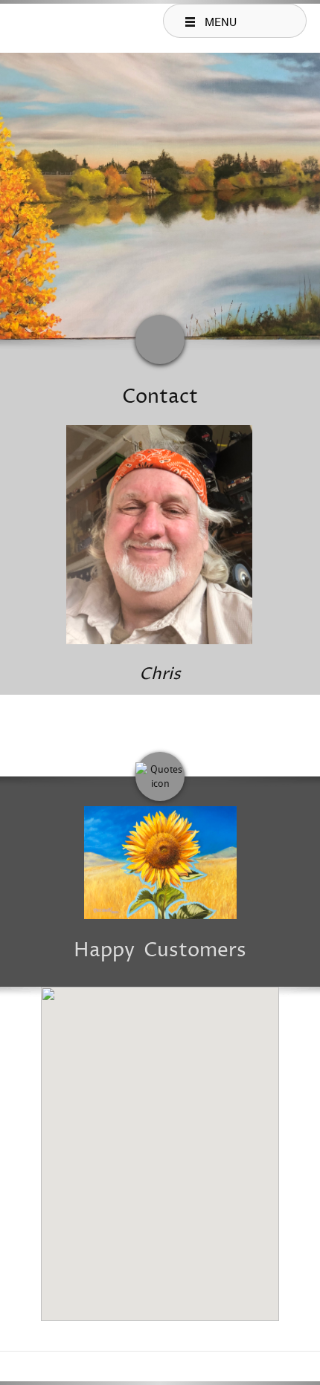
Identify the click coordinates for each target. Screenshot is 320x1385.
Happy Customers (160, 951)
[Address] (160, 721)
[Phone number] (130, 721)
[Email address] (190, 721)
